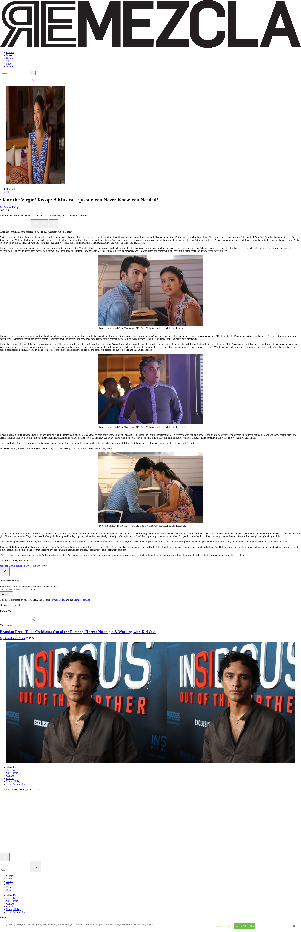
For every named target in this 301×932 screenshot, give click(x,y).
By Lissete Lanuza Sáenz (12, 638)
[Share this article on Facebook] (11, 226)
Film (8, 61)
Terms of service (82, 599)
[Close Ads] (5, 571)
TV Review (42, 565)
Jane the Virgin (7, 565)
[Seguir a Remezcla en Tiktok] (34, 81)
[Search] (33, 73)
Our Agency (12, 772)
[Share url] (53, 223)
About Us (11, 767)
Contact (10, 775)
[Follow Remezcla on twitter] (11, 81)
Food (8, 63)
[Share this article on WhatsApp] (4, 226)
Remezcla (11, 189)
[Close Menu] (5, 857)
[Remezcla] (150, 47)
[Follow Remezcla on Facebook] (4, 81)
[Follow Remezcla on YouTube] (27, 81)
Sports (9, 58)
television (20, 565)
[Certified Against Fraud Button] (11, 802)
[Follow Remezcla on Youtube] (27, 622)
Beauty (9, 66)
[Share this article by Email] (27, 226)
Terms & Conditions (16, 784)
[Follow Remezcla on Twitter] (11, 622)
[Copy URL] (39, 223)
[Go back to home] (150, 851)
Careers (10, 778)
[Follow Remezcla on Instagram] (19, 81)
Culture (10, 52)
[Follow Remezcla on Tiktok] (34, 622)
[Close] (294, 926)
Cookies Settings (222, 926)
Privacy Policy (58, 599)
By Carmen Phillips (9, 207)
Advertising (12, 770)
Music (9, 55)
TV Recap (31, 565)
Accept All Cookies (245, 926)
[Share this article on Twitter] (19, 226)
